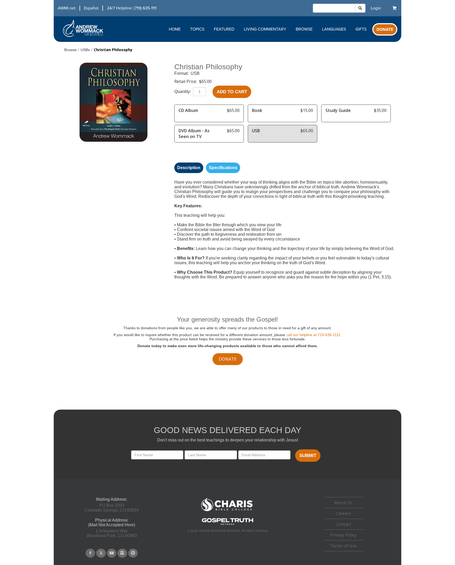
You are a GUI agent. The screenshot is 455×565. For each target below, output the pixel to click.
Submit (307, 455)
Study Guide (338, 110)
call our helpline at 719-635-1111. (314, 335)
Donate (385, 29)
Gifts (361, 29)
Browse (304, 29)
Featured (224, 29)
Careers (343, 513)
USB (195, 73)
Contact (343, 524)
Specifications (223, 167)
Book (257, 110)
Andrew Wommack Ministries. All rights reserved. (233, 531)
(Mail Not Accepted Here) (111, 525)
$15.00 (306, 110)
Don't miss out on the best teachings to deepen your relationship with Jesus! (227, 440)
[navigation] (105, 8)
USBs (85, 50)
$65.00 (205, 81)
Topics (197, 29)
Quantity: (183, 91)
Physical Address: (111, 520)
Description (188, 167)
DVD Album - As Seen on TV (194, 133)
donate (227, 359)
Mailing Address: (111, 499)
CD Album (188, 110)
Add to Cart (232, 91)
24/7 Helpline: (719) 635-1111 (131, 8)
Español (91, 8)
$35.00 (380, 110)
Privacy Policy (343, 535)
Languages (334, 29)
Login (376, 8)
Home (175, 29)
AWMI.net (67, 8)
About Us (343, 502)
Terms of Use (343, 545)
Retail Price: (186, 81)
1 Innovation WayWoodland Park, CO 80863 (112, 533)
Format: (182, 73)
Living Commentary (265, 29)
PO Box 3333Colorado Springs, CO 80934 (112, 507)
